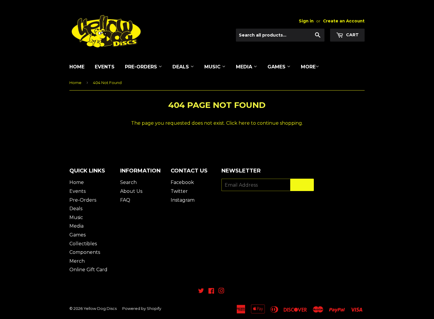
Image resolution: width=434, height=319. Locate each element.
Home (76, 67)
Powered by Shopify (141, 308)
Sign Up (302, 185)
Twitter (179, 191)
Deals (181, 67)
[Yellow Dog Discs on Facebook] (211, 291)
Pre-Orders (142, 67)
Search (128, 182)
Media (245, 67)
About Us (131, 191)
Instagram (183, 200)
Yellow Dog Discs (100, 308)
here (244, 123)
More (308, 67)
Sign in (306, 21)
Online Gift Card (88, 269)
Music (213, 67)
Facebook (182, 182)
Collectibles (83, 243)
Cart (352, 34)
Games (277, 67)
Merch (77, 261)
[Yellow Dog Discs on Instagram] (221, 291)
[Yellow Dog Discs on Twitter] (201, 291)
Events (105, 67)
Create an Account (344, 21)
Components (84, 252)
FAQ (125, 200)
